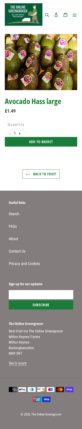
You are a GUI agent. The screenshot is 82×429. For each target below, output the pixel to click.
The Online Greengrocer (46, 414)
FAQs (13, 226)
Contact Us (17, 251)
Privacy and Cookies (24, 263)
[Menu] (74, 14)
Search (14, 214)
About (13, 238)
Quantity (15, 125)
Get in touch (17, 363)
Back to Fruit (44, 174)
